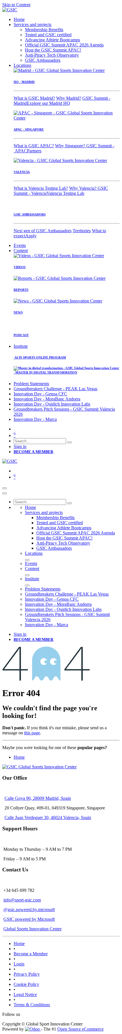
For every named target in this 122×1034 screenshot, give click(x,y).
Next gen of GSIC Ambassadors (42, 230)
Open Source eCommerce (80, 1029)
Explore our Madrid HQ (48, 103)
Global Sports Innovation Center (32, 928)
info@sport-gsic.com (22, 899)
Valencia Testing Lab (65, 193)
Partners (34, 150)
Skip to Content (16, 4)
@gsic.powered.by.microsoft (29, 909)
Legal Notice (25, 994)
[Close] (4, 493)
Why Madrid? (68, 98)
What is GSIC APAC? (34, 145)
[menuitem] (19, 19)
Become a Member (31, 953)
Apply (31, 235)
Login (19, 963)
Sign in (20, 446)
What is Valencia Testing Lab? (41, 188)
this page (32, 732)
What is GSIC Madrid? (34, 98)
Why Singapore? (70, 145)
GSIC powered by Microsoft (29, 919)
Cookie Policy (26, 984)
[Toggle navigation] (4, 488)
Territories (82, 230)
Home (19, 757)
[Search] (69, 442)
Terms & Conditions (32, 1004)
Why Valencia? (83, 188)
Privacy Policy (27, 974)
